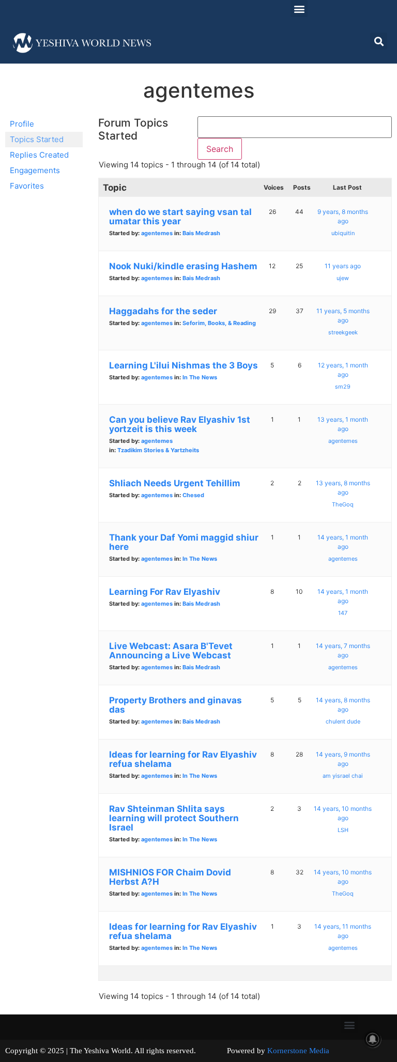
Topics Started (37, 139)
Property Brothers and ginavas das (175, 705)
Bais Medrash (201, 233)
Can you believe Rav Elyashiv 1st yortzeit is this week (179, 424)
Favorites (27, 186)
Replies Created (39, 155)
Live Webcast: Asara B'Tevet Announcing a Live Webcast (171, 650)
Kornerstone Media (298, 1050)
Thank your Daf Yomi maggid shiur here (183, 542)
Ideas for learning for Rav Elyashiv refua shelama (183, 759)
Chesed (193, 495)
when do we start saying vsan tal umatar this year (180, 216)
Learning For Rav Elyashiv (164, 592)
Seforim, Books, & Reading (219, 323)
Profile (22, 124)
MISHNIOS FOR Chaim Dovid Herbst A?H (170, 877)
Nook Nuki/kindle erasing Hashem (183, 266)
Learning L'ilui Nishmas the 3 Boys (183, 365)
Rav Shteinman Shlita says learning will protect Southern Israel (174, 818)
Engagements (35, 170)
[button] (299, 8)
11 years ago (343, 266)
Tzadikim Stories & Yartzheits (158, 450)
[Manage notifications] (372, 1039)
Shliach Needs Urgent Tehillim (174, 483)
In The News (199, 377)
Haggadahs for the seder (163, 311)
